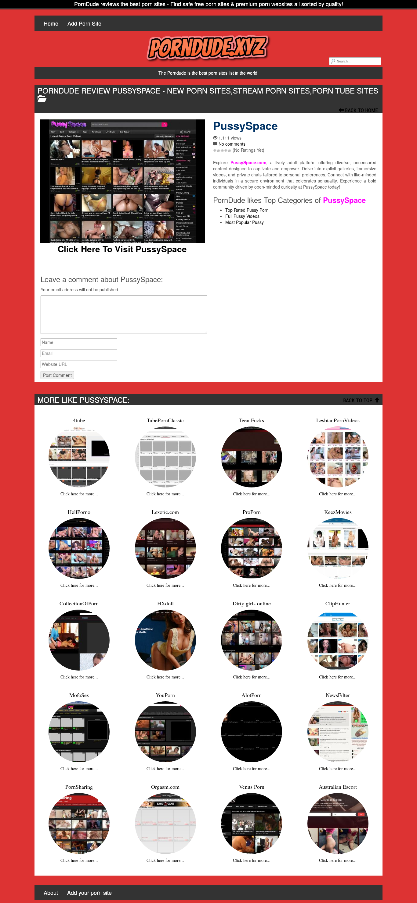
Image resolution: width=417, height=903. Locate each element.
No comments (232, 144)
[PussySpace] (122, 181)
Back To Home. (361, 110)
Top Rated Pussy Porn (247, 210)
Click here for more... (79, 494)
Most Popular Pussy (244, 222)
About (51, 892)
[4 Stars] (226, 150)
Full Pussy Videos (242, 216)
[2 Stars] (218, 150)
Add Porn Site (84, 23)
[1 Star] (215, 150)
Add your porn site (89, 892)
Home (51, 23)
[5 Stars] (229, 150)
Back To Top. (358, 400)
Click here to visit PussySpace (122, 249)
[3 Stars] (222, 150)
